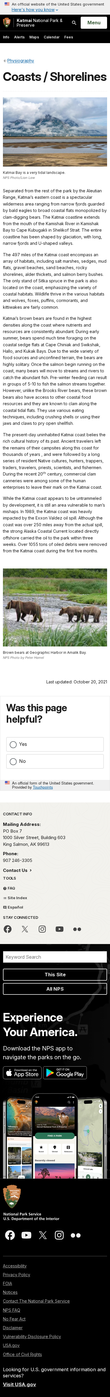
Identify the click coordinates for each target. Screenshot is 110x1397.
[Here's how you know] (55, 7)
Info (6, 37)
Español (15, 907)
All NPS (55, 989)
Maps (34, 37)
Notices (10, 1292)
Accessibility (15, 1265)
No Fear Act (14, 1318)
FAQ (11, 888)
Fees (68, 37)
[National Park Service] (6, 23)
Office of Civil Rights (22, 1354)
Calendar (52, 37)
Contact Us (16, 870)
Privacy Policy (16, 1274)
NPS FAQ (11, 1310)
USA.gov (11, 1345)
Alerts (19, 37)
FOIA (7, 1283)
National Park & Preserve (39, 22)
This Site (55, 974)
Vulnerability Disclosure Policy (32, 1336)
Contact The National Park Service (36, 1300)
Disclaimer (13, 1327)
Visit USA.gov (19, 1384)
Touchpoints (43, 787)
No (22, 761)
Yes (23, 744)
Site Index (17, 897)
